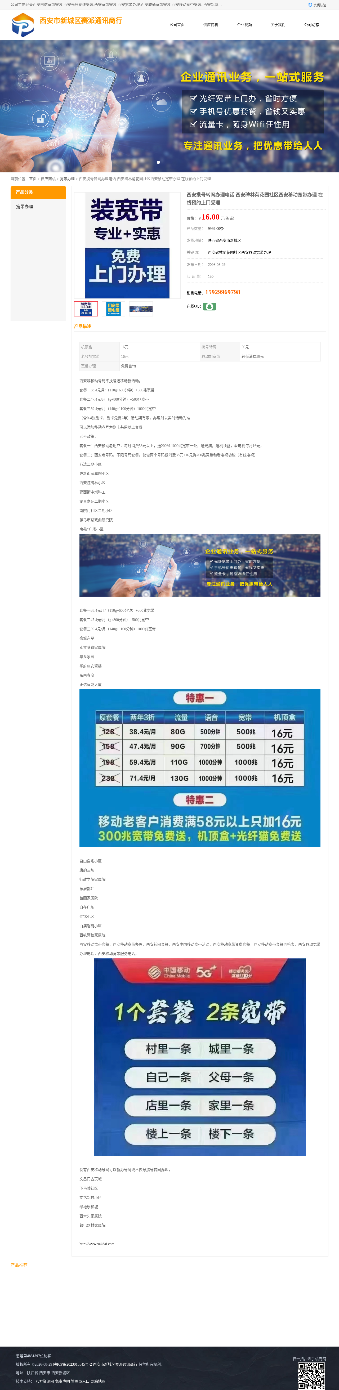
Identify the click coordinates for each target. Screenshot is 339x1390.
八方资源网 (44, 1381)
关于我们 (278, 25)
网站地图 (98, 1381)
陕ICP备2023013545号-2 (72, 1364)
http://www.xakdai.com (96, 1244)
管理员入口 (80, 1381)
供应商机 (210, 25)
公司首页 (177, 25)
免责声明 (62, 1381)
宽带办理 (67, 179)
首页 (33, 179)
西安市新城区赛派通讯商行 (115, 1364)
